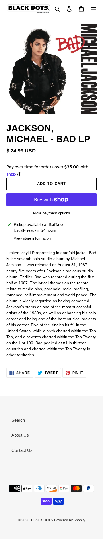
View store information (32, 238)
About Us (20, 435)
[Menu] (93, 9)
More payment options (51, 213)
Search (18, 420)
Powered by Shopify (69, 520)
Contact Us (22, 450)
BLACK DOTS (42, 520)
